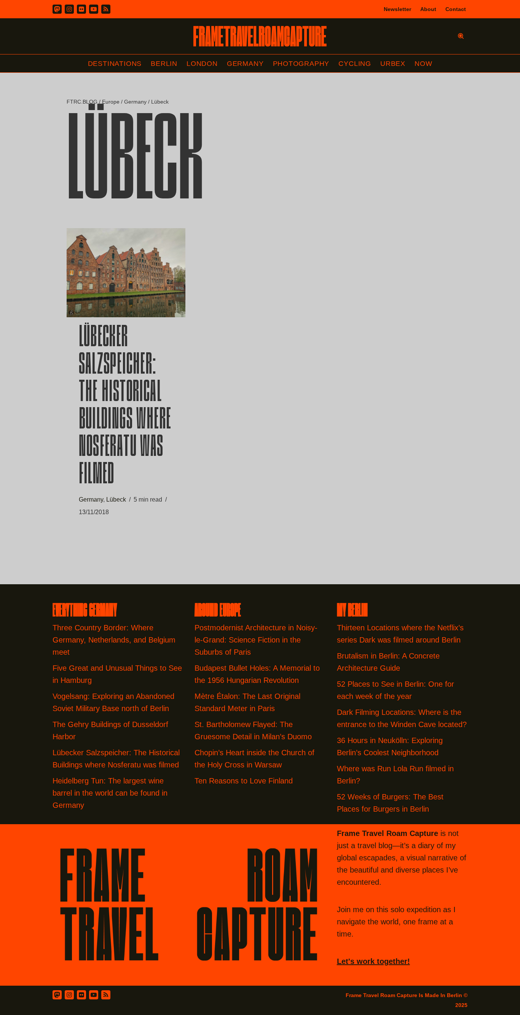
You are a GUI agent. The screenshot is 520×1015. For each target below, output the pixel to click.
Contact (455, 9)
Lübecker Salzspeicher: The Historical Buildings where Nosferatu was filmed (125, 407)
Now (423, 63)
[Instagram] (69, 9)
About (428, 9)
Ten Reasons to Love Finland (244, 781)
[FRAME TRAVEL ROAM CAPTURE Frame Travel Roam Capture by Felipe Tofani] (260, 36)
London (202, 63)
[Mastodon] (57, 9)
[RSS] (105, 9)
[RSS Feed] (105, 994)
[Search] (461, 36)
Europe (111, 102)
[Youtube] (93, 9)
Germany (245, 63)
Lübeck (116, 499)
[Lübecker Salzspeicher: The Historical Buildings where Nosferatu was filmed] (126, 272)
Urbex (392, 63)
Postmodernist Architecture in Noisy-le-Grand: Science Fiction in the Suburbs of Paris (256, 639)
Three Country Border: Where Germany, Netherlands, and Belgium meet (114, 639)
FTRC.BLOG (82, 102)
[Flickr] (81, 9)
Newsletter (397, 9)
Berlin (164, 63)
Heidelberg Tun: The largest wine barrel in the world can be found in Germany (110, 793)
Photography (301, 63)
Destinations (115, 63)
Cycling (354, 63)
